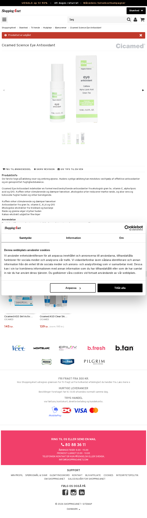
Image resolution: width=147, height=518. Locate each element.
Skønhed (23, 27)
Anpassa (70, 287)
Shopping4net (9, 27)
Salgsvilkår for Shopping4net (86, 479)
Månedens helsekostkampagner (104, 3)
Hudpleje (47, 27)
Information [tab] (73, 237)
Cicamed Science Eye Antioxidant (85, 27)
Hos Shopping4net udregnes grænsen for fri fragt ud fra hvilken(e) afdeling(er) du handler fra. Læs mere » (73, 380)
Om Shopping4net (54, 479)
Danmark (72, 509)
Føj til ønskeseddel (18, 169)
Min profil (17, 475)
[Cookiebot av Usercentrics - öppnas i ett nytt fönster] (127, 228)
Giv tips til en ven (71, 169)
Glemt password (60, 475)
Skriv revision (45, 169)
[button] (142, 19)
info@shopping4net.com (73, 459)
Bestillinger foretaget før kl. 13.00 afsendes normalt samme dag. (73, 390)
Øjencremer (61, 27)
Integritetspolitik (127, 475)
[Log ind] (135, 19)
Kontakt (77, 475)
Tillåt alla (119, 287)
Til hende (35, 27)
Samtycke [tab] (25, 237)
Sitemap (87, 504)
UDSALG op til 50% (35, 3)
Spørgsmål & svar (36, 475)
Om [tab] (121, 237)
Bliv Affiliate (93, 475)
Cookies (108, 475)
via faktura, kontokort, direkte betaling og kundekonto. (73, 400)
